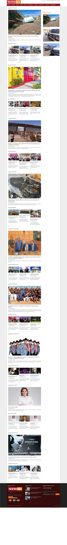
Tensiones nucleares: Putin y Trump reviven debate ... (24, 274)
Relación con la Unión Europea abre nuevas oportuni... (24, 109)
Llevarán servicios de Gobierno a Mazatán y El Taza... (13, 162)
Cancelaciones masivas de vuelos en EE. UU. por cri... (12, 274)
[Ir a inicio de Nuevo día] (15, 490)
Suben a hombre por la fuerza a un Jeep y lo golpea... (24, 55)
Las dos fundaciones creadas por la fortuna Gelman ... (35, 109)
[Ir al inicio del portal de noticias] (14, 1)
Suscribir (57, 494)
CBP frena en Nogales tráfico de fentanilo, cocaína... (24, 216)
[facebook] (44, 488)
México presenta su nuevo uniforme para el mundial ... (23, 324)
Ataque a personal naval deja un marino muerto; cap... (13, 109)
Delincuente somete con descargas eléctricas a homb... (13, 55)
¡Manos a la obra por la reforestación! (34, 423)
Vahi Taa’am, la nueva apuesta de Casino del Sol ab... (13, 217)
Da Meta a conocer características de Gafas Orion (13, 473)
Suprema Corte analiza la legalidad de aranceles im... (34, 274)
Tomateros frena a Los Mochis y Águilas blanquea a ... (35, 324)
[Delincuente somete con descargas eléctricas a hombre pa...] (27, 493)
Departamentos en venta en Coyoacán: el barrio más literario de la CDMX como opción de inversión (24, 91)
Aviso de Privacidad (56, 505)
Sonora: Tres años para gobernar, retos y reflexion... (23, 423)
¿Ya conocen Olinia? (13, 407)
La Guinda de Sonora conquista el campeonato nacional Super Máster (23, 306)
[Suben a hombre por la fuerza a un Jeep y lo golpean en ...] (27, 498)
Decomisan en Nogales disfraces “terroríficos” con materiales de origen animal (23, 200)
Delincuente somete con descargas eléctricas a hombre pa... (36, 493)
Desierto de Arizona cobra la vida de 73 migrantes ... (34, 219)
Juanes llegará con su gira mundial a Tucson (12, 376)
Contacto (42, 0)
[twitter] (46, 488)
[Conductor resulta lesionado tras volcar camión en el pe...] (27, 489)
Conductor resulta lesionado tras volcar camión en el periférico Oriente (23, 36)
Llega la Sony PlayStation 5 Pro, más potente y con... (24, 473)
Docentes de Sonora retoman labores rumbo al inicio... (24, 163)
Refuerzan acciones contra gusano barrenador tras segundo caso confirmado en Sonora (24, 144)
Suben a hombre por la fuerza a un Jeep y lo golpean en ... (36, 497)
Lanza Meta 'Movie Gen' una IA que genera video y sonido (22, 457)
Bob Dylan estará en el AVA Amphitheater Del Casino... (34, 375)
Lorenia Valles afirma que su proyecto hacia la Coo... (34, 162)
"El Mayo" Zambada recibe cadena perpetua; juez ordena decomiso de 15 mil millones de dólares (24, 257)
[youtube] (50, 488)
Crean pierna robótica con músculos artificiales (34, 473)
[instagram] (48, 488)
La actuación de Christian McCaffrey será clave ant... (12, 324)
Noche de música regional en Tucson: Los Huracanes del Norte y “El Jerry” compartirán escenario (23, 357)
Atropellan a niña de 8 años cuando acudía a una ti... (34, 55)
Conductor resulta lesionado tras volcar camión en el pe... (36, 488)
